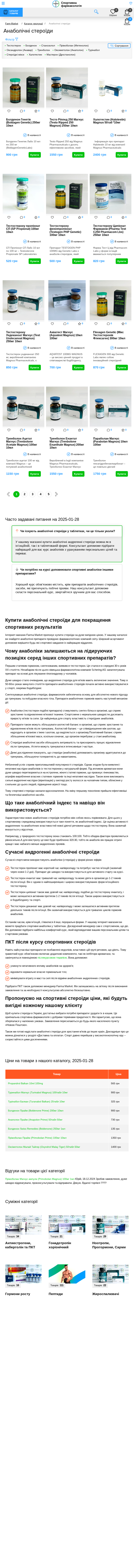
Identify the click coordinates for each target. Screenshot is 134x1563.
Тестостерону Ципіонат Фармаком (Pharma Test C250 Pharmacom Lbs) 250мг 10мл (109, 230)
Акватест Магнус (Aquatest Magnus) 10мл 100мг (66, 335)
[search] (96, 12)
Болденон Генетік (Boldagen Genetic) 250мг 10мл (23, 122)
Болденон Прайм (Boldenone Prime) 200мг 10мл (35, 1110)
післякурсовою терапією (52, 957)
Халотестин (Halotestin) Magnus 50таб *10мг (109, 121)
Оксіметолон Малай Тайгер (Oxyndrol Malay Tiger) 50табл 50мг (44, 1146)
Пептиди (56, 1294)
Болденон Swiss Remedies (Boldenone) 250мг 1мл (36, 1128)
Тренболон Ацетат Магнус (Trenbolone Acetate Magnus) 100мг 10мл (21, 443)
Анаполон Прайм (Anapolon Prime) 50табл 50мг (35, 1119)
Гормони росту (17, 1294)
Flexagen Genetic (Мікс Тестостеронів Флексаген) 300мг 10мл (109, 335)
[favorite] (9, 111)
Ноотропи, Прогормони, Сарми (109, 1245)
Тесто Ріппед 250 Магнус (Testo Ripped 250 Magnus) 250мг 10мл (67, 122)
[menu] (3, 3)
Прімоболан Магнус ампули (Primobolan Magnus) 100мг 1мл (40, 1179)
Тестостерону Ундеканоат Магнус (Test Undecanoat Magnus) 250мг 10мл (23, 337)
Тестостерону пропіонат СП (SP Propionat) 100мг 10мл (23, 228)
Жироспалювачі (105, 1294)
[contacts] (130, 3)
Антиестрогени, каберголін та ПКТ (20, 1245)
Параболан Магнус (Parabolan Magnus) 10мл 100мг (110, 441)
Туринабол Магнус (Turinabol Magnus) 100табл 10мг (38, 1092)
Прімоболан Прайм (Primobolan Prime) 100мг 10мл (37, 1137)
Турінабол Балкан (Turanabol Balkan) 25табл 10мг (36, 1101)
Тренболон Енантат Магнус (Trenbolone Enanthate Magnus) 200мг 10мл (67, 443)
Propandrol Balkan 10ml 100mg (25, 1083)
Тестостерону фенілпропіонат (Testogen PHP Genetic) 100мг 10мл (65, 230)
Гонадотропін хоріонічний (60, 1245)
